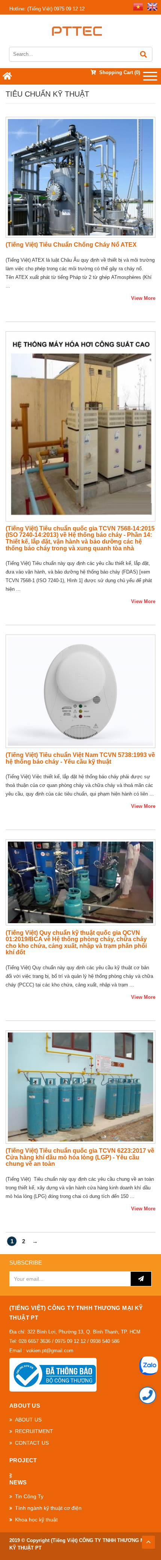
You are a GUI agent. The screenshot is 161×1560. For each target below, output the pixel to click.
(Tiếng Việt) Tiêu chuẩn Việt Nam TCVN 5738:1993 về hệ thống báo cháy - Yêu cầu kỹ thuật (80, 758)
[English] (151, 6)
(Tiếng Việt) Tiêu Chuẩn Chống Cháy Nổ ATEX (71, 244)
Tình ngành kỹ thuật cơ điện (48, 1508)
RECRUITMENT (34, 1431)
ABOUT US (28, 1420)
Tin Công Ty (29, 1496)
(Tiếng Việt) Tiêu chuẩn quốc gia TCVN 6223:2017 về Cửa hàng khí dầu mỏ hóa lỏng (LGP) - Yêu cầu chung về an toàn (80, 1157)
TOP (148, 1540)
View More (143, 298)
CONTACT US (32, 1443)
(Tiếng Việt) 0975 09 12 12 (47, 9)
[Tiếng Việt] (136, 6)
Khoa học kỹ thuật (36, 1520)
